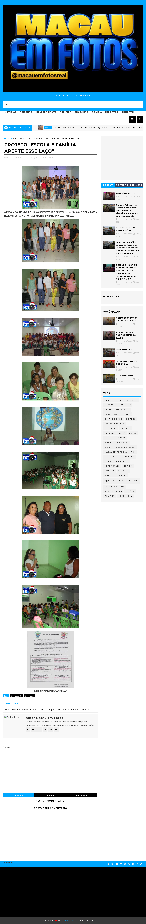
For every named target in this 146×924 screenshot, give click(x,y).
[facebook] (105, 864)
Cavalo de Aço (114, 419)
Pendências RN (113, 491)
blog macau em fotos (118, 405)
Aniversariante (46, 112)
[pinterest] (117, 864)
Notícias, (53, 157)
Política (110, 496)
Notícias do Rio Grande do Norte (121, 481)
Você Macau (125, 496)
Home (7, 138)
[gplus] (113, 864)
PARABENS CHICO (125, 349)
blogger (18, 795)
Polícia (97, 112)
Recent (108, 185)
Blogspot (100, 921)
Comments (136, 185)
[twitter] (108, 864)
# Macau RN (16, 696)
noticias (110, 471)
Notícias (10, 112)
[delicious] (140, 864)
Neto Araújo (112, 466)
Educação (82, 112)
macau (108, 447)
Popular (122, 185)
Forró (122, 433)
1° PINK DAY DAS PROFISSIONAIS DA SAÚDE (126, 335)
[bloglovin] (121, 864)
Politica (65, 112)
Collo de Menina (115, 424)
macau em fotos (125, 447)
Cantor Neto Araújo (117, 409)
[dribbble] (125, 864)
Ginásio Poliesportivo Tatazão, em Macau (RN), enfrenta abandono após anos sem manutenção (81, 127)
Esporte (125, 428)
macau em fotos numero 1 (120, 452)
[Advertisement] (26, 891)
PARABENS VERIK (125, 375)
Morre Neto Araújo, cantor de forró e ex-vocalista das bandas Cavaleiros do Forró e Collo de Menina (127, 247)
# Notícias (29, 696)
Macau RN (17, 138)
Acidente (26, 112)
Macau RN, (43, 157)
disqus (50, 795)
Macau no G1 (112, 457)
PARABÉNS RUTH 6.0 (126, 193)
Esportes (111, 112)
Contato (127, 112)
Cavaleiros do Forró (118, 414)
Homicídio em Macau (117, 442)
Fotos (133, 433)
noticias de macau (116, 475)
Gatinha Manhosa (115, 438)
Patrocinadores (115, 486)
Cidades (131, 419)
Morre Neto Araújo (117, 461)
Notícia (127, 466)
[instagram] (137, 864)
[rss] (128, 864)
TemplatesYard (68, 921)
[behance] (133, 864)
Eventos (109, 433)
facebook (81, 795)
